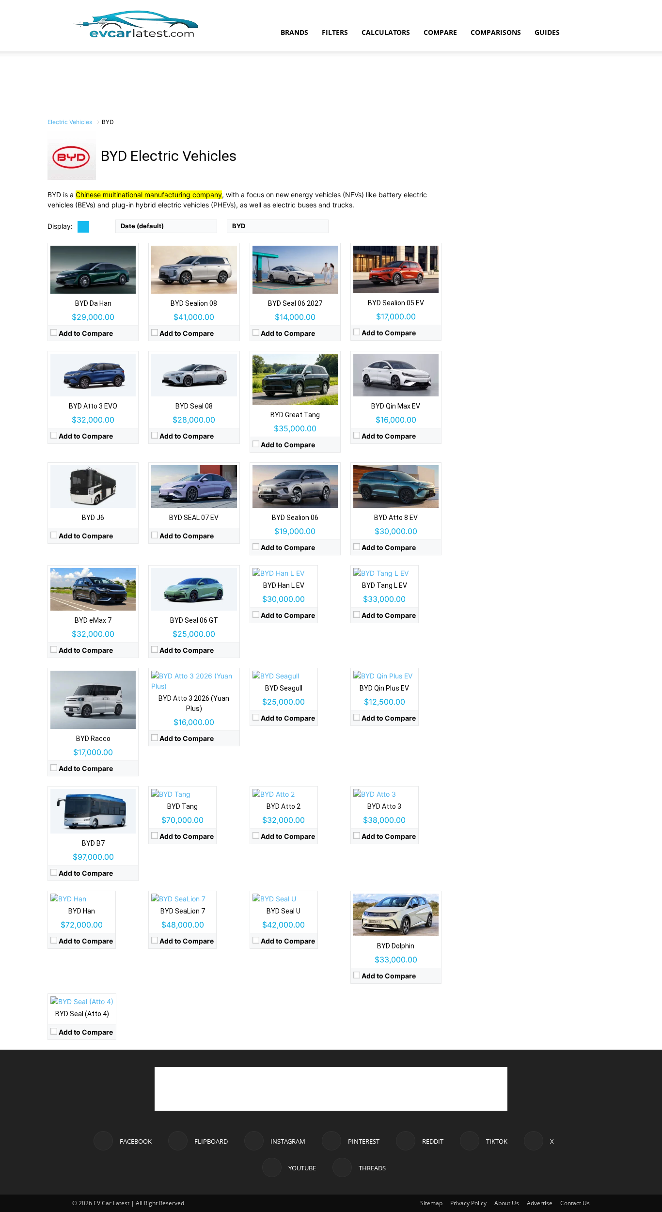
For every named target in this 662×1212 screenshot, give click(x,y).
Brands (294, 32)
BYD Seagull (283, 688)
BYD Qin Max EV (395, 406)
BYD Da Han (93, 303)
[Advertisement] (331, 85)
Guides (547, 32)
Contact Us (575, 1203)
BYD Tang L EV (384, 585)
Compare (440, 32)
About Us (506, 1203)
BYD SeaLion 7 (182, 911)
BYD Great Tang (295, 415)
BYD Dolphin (395, 946)
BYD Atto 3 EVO (93, 406)
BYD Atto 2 (283, 806)
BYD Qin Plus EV (384, 688)
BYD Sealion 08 (194, 303)
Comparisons (496, 32)
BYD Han (81, 911)
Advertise (539, 1203)
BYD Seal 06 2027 (295, 303)
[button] (578, 33)
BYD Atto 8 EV (396, 517)
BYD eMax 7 (93, 620)
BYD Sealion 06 (295, 517)
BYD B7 (93, 843)
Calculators (386, 32)
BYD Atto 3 (384, 806)
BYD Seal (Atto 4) (82, 1014)
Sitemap (431, 1203)
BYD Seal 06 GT (194, 620)
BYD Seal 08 (194, 406)
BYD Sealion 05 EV (396, 303)
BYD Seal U (283, 911)
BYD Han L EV (283, 585)
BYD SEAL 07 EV (194, 517)
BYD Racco (93, 738)
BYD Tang (182, 806)
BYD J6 (93, 517)
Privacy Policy (468, 1203)
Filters (335, 32)
